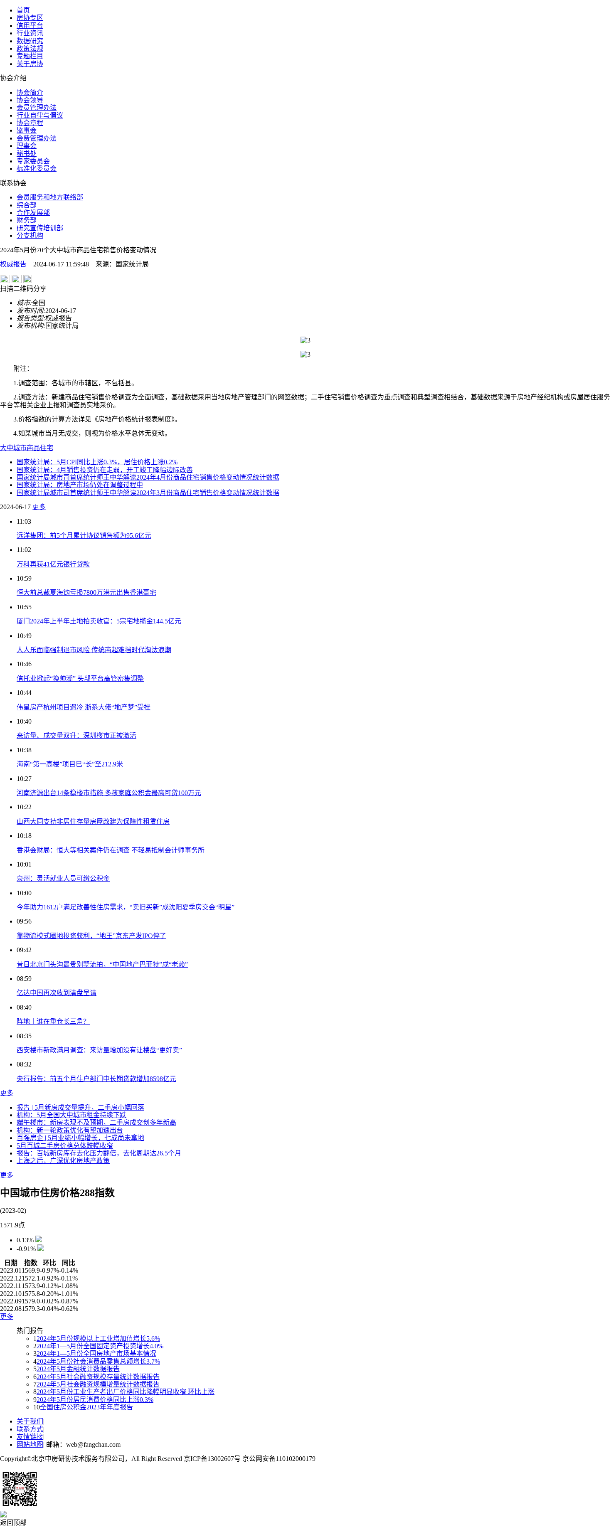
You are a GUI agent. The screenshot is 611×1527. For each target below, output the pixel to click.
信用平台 (30, 25)
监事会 (27, 130)
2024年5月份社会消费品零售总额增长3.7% (98, 1361)
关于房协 (30, 63)
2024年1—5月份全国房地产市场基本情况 (96, 1353)
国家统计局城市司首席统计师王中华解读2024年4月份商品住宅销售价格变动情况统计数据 (148, 477)
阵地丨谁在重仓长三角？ (53, 1021)
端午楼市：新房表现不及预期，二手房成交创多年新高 (96, 1122)
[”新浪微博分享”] (5, 280)
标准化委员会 (37, 168)
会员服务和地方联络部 (50, 197)
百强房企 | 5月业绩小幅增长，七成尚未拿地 (80, 1137)
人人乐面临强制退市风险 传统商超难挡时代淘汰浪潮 (94, 649)
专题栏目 (30, 55)
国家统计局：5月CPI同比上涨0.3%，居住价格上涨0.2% (97, 461)
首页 (23, 10)
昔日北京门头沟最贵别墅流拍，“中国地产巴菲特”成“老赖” (102, 964)
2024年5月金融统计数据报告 (78, 1368)
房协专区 (30, 17)
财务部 (27, 220)
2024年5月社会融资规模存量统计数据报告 (98, 1376)
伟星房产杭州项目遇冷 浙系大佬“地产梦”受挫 (83, 707)
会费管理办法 (37, 138)
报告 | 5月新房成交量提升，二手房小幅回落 (80, 1107)
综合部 (27, 205)
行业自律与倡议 (40, 115)
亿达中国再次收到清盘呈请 (56, 992)
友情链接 (30, 1436)
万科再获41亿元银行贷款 (53, 564)
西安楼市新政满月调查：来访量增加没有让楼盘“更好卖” (99, 1050)
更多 (39, 506)
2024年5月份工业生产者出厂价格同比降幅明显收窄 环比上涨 (125, 1391)
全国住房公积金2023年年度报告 (86, 1407)
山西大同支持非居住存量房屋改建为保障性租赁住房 (93, 821)
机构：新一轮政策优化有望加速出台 (70, 1130)
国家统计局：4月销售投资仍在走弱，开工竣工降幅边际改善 (105, 469)
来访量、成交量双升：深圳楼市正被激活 (76, 735)
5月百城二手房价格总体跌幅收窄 (65, 1145)
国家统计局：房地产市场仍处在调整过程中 (80, 484)
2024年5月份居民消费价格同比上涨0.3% (95, 1399)
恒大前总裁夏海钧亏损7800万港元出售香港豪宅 (86, 592)
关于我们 (30, 1421)
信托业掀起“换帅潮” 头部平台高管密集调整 (80, 678)
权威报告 (13, 264)
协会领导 (30, 99)
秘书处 (27, 153)
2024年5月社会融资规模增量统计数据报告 (98, 1384)
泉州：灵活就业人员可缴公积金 (63, 878)
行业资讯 (30, 33)
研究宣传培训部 (40, 228)
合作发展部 (33, 212)
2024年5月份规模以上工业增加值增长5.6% (98, 1338)
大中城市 (13, 447)
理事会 (27, 145)
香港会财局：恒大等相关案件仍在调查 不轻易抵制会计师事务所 (110, 850)
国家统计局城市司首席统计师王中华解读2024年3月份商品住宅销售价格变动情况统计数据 (148, 492)
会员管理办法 (37, 107)
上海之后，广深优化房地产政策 (63, 1160)
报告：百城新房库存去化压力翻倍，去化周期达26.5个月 (99, 1153)
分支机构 (30, 235)
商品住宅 (40, 447)
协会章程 (30, 122)
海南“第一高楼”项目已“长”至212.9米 (70, 764)
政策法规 (30, 48)
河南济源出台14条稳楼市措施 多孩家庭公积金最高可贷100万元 (109, 792)
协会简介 (30, 92)
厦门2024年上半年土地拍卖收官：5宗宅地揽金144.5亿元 (99, 621)
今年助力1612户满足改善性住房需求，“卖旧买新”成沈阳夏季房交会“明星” (125, 907)
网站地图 (30, 1444)
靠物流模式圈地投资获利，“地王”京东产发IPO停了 (91, 935)
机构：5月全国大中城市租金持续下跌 (71, 1114)
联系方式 (30, 1429)
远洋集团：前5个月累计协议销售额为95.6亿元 (84, 535)
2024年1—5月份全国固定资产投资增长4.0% (100, 1346)
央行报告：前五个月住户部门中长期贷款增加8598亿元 (96, 1078)
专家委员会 (33, 161)
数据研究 (30, 40)
